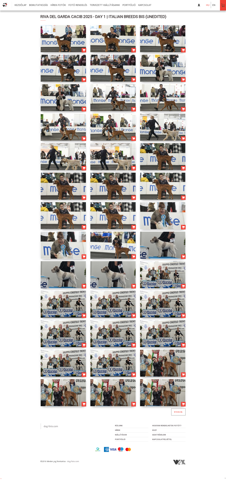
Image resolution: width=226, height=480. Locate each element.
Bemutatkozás (38, 5)
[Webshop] (223, 5)
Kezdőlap (20, 5)
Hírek (117, 430)
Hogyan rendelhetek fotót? (166, 425)
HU (208, 5)
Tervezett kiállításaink (105, 5)
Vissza (178, 412)
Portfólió (129, 5)
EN (213, 5)
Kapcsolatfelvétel (162, 439)
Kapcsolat (144, 5)
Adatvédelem (159, 434)
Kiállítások (121, 434)
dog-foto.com (51, 426)
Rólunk (119, 425)
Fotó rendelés (77, 5)
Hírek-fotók (58, 5)
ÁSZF (154, 430)
